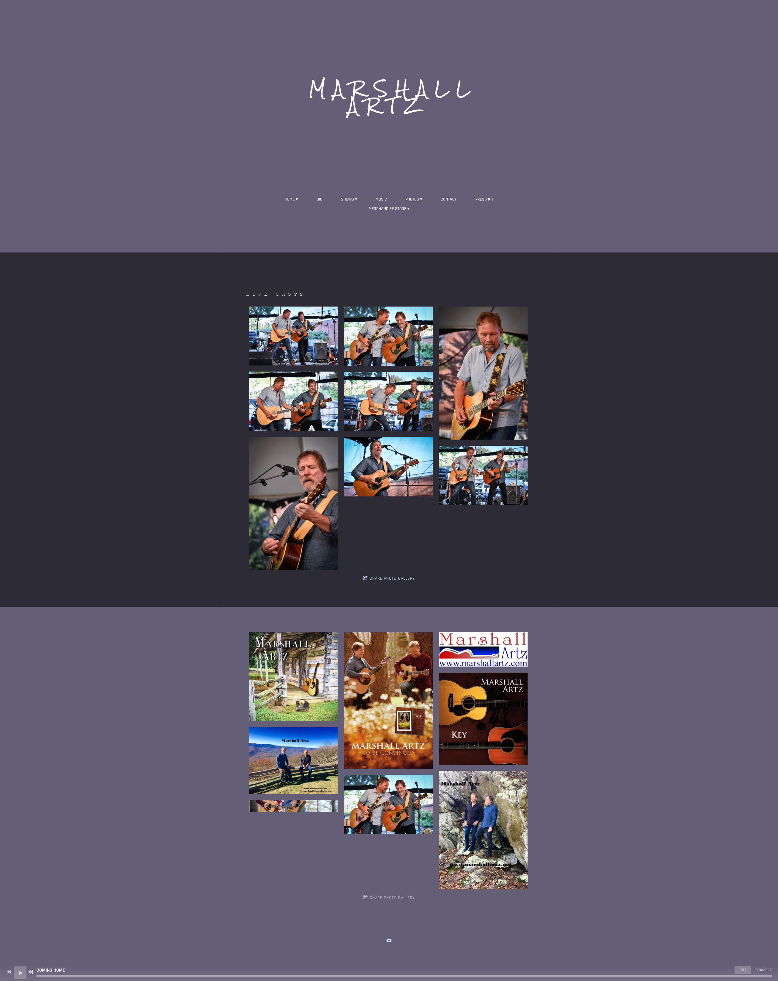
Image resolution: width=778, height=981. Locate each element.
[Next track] (30, 972)
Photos (412, 199)
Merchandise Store (387, 208)
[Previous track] (9, 972)
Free (743, 970)
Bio (319, 199)
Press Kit (484, 199)
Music (381, 199)
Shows (347, 199)
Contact (448, 199)
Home (290, 199)
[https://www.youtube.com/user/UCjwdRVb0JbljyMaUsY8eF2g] (389, 940)
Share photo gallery (392, 578)
